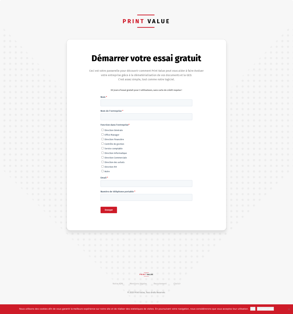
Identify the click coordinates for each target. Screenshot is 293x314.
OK (252, 308)
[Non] (288, 309)
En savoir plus (265, 308)
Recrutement (160, 283)
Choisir (177, 283)
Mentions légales (138, 283)
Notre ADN (118, 283)
